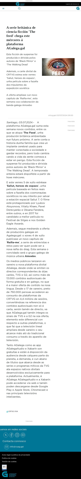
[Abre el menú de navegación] (3, 8)
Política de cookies (9, 458)
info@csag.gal (17, 446)
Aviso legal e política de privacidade (16, 455)
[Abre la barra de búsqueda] (19, 8)
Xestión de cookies (9, 461)
